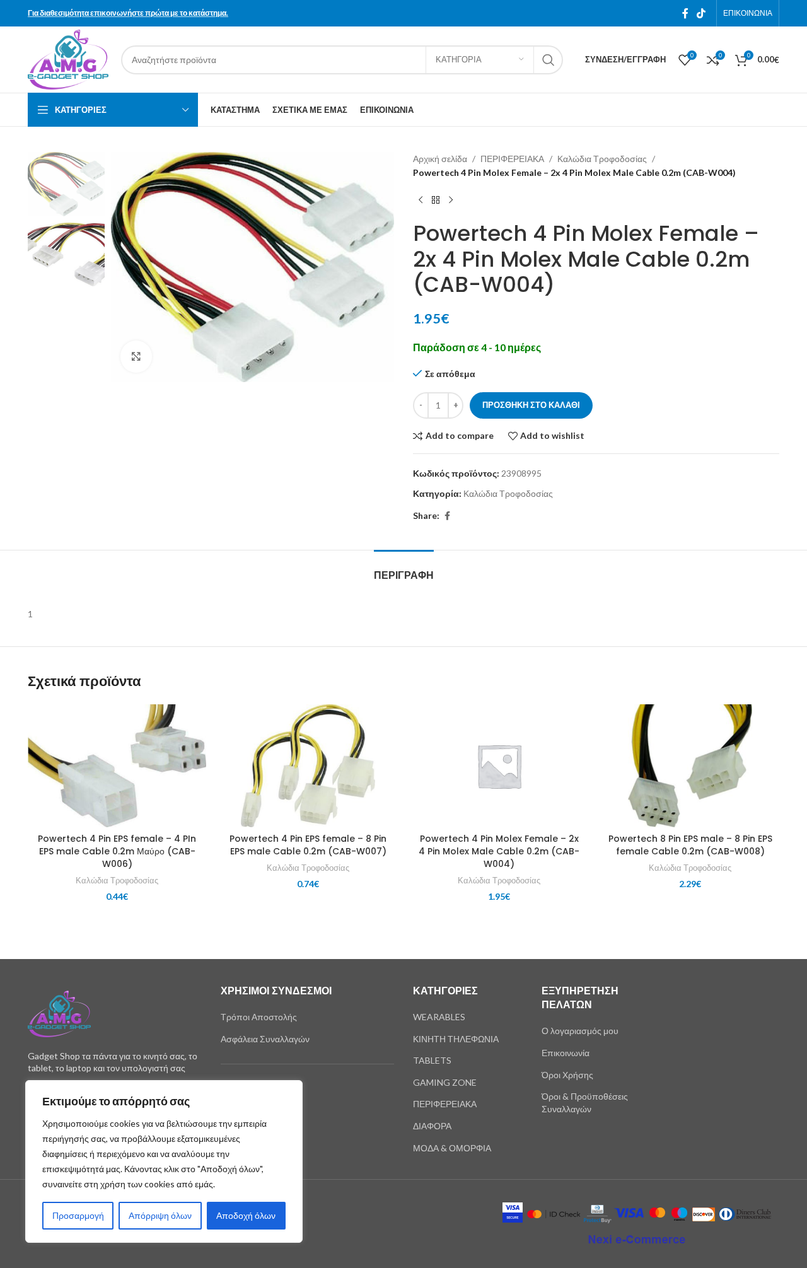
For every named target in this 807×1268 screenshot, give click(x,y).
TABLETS (432, 1060)
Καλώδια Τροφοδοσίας (602, 158)
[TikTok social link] (701, 13)
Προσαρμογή (78, 1215)
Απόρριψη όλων (160, 1215)
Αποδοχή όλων (246, 1215)
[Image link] (59, 1012)
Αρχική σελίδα (440, 158)
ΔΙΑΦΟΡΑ (432, 1125)
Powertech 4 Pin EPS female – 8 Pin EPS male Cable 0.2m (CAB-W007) (307, 845)
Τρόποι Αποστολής (259, 1016)
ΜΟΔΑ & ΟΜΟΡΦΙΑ (452, 1148)
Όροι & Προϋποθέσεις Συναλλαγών (585, 1102)
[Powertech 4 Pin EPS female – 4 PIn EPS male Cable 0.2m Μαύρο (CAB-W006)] (117, 765)
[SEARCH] (548, 59)
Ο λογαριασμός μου (580, 1030)
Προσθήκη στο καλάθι (531, 405)
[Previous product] (420, 200)
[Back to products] (435, 200)
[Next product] (450, 200)
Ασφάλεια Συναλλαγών (265, 1038)
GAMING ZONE (445, 1082)
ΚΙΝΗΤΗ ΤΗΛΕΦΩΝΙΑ (456, 1038)
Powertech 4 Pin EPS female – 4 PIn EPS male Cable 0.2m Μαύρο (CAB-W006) (117, 851)
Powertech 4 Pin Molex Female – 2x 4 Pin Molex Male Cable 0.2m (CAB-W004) (499, 851)
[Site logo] (68, 58)
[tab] (404, 569)
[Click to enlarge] (136, 356)
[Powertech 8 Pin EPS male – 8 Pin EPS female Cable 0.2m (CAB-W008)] (690, 765)
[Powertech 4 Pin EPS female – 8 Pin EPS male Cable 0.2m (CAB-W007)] (308, 765)
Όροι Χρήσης (567, 1074)
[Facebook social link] (685, 13)
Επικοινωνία (565, 1052)
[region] (164, 1161)
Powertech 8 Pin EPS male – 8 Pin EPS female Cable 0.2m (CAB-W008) (690, 845)
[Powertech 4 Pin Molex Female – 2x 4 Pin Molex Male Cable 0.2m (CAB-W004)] (499, 765)
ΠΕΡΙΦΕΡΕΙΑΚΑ (512, 158)
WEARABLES (439, 1016)
